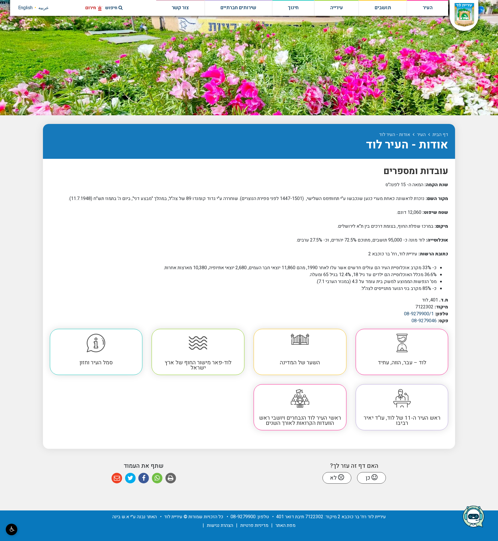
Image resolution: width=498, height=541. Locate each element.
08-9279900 (243, 516)
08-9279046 (424, 320)
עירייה (336, 7)
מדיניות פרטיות (254, 525)
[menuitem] (402, 352)
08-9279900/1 (419, 313)
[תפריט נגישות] (11, 529)
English (25, 7)
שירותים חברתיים (238, 7)
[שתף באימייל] (117, 478)
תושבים (383, 7)
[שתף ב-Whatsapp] (157, 478)
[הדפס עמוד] (171, 478)
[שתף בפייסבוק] (143, 478)
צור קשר (180, 7)
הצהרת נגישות (220, 525)
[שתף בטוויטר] (130, 478)
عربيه (43, 7)
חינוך (293, 7)
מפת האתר (285, 525)
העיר (428, 7)
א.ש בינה (120, 516)
